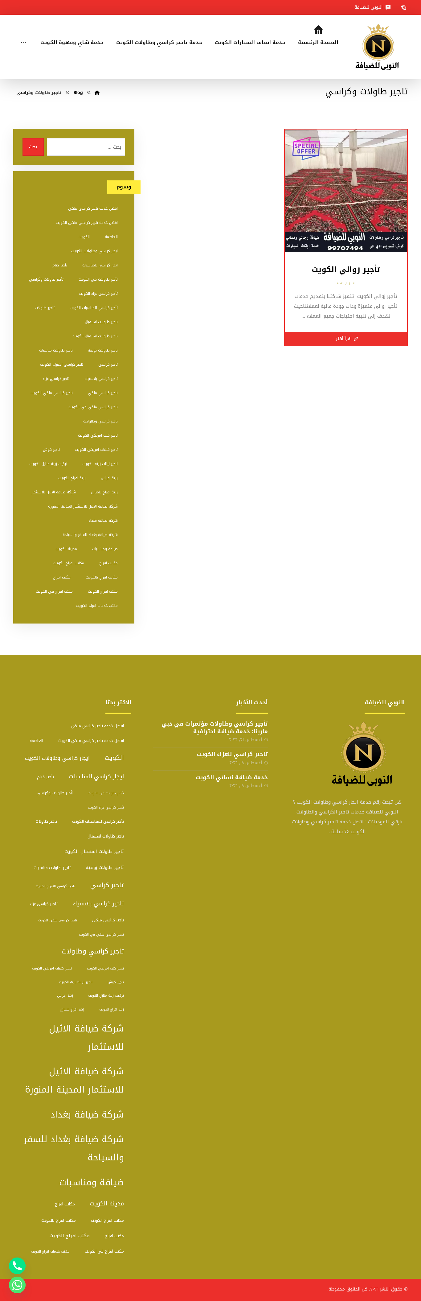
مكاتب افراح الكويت (68, 563)
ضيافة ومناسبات (105, 549)
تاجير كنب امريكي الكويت (98, 435)
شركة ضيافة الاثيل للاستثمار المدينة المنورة (83, 506)
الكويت (84, 236)
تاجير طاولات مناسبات (56, 350)
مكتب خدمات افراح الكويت (97, 605)
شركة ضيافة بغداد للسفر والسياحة (90, 534)
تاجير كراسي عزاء (56, 378)
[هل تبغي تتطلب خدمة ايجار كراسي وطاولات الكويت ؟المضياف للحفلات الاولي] (379, 47)
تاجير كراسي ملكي (103, 392)
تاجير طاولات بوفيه (103, 350)
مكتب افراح (62, 577)
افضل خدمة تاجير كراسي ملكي (93, 208)
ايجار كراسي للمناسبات (100, 265)
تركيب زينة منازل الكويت (48, 463)
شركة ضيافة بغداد (103, 520)
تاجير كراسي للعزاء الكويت (232, 754)
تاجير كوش (51, 449)
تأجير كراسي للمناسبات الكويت (94, 307)
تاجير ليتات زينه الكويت (100, 463)
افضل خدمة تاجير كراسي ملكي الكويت (87, 222)
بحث (33, 147)
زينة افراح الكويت (72, 478)
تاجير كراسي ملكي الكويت (52, 392)
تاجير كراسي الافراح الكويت (61, 364)
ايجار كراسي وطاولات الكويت (94, 251)
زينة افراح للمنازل (104, 492)
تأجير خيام (59, 265)
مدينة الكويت (66, 549)
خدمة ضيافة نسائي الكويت (232, 777)
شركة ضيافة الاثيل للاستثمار (53, 492)
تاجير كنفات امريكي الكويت (96, 449)
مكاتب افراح (108, 563)
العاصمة (111, 236)
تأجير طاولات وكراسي (46, 279)
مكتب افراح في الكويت (54, 591)
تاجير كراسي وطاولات (100, 421)
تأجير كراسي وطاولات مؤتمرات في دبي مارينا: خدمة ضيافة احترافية (214, 727)
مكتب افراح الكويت (103, 591)
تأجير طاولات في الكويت (98, 279)
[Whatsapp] (17, 1285)
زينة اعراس (109, 478)
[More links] (24, 34)
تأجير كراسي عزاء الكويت (98, 293)
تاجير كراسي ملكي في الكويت (93, 407)
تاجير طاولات (45, 307)
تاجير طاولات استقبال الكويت (95, 336)
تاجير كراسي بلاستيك (101, 378)
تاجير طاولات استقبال (101, 322)
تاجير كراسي (108, 364)
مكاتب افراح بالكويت (102, 577)
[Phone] (17, 1266)
